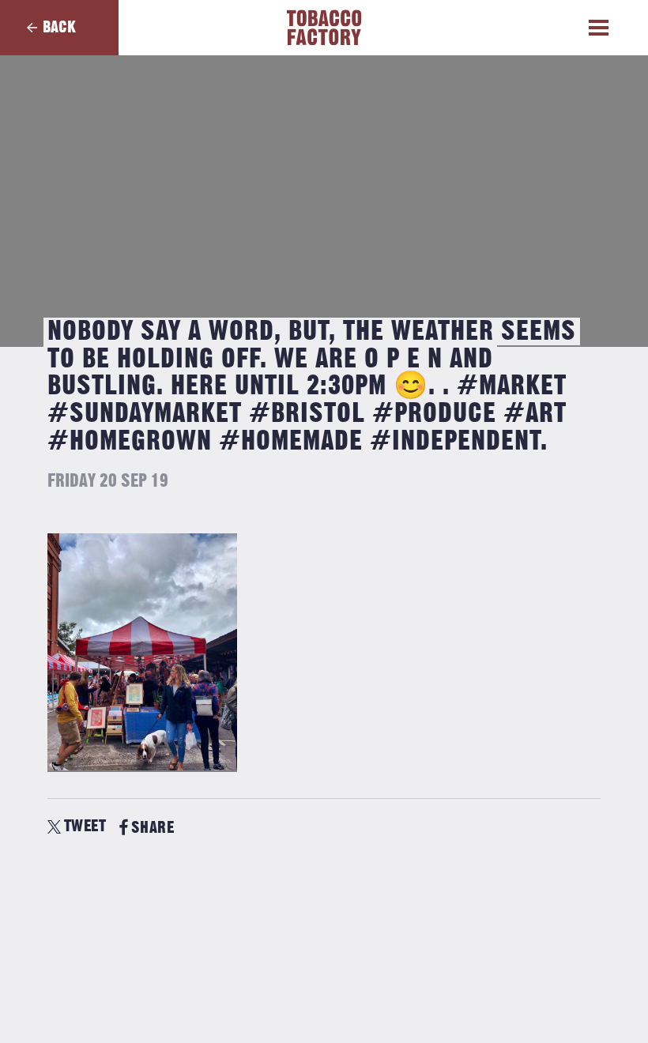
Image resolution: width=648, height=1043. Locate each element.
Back (59, 27)
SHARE (152, 827)
